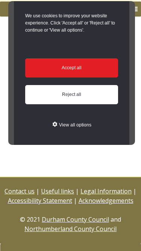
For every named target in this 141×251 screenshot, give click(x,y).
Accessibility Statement (40, 200)
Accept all (72, 67)
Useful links (57, 191)
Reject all (71, 94)
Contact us (20, 191)
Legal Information (106, 191)
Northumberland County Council (70, 229)
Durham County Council (75, 219)
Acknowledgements (106, 200)
